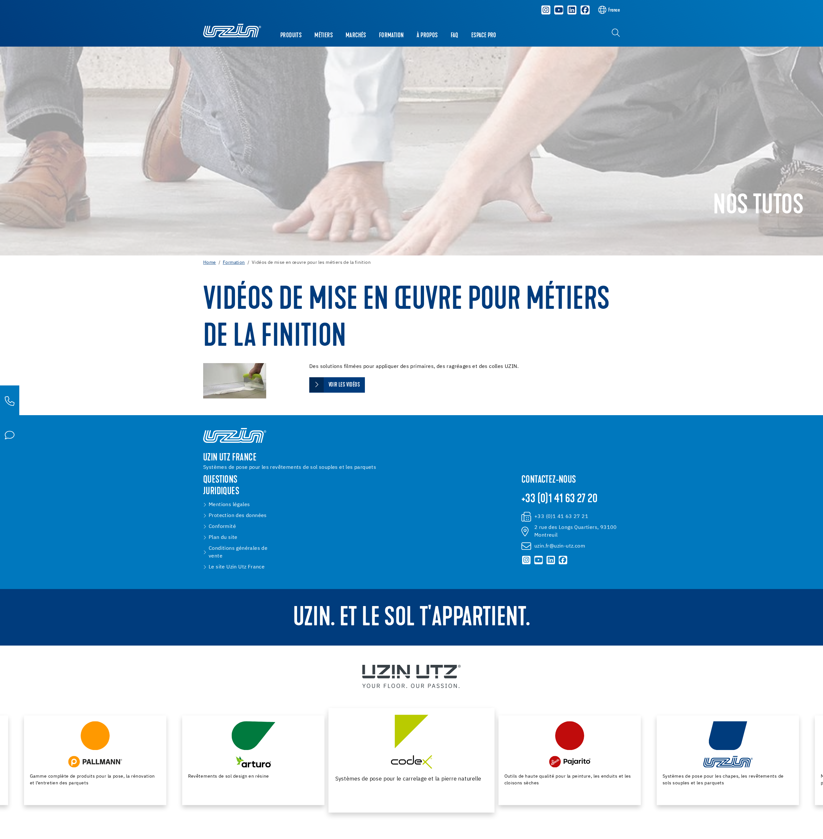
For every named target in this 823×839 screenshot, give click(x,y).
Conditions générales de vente (238, 552)
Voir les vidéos (344, 385)
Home (209, 262)
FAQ (454, 35)
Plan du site (223, 537)
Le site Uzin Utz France (237, 567)
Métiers (323, 35)
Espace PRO (483, 35)
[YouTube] (559, 10)
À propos (427, 35)
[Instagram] (546, 10)
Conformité (222, 526)
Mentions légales (229, 504)
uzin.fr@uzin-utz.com (559, 546)
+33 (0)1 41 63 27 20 (559, 499)
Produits (291, 35)
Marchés (356, 35)
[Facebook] (585, 10)
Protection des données (238, 515)
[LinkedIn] (572, 10)
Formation (391, 35)
